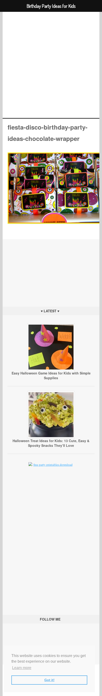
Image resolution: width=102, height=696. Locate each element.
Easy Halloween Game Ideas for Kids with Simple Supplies (51, 375)
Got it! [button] (49, 680)
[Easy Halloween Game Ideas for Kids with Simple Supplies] (51, 369)
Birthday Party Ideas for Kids (51, 65)
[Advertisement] (51, 268)
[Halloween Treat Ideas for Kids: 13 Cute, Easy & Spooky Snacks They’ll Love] (51, 437)
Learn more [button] (21, 668)
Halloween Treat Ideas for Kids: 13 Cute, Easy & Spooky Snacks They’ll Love (51, 443)
